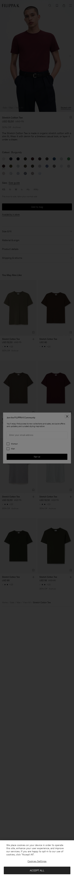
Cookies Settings (37, 861)
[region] (37, 858)
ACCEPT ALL (37, 870)
